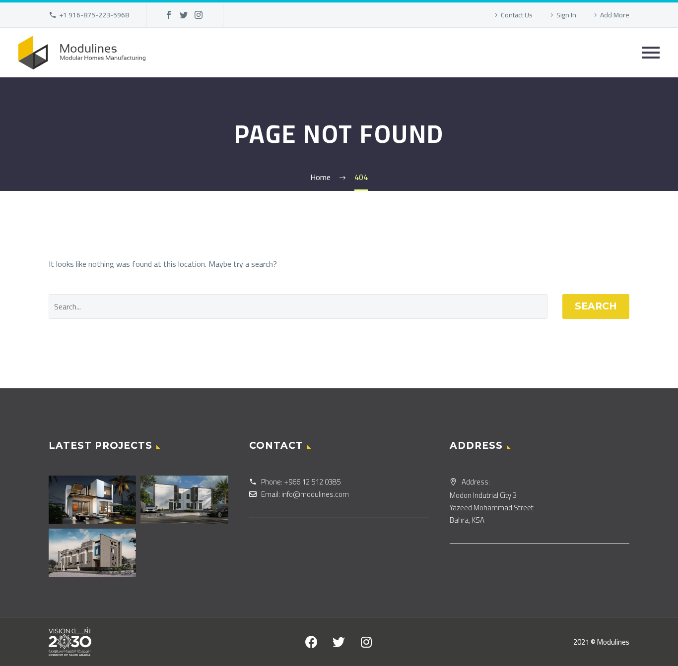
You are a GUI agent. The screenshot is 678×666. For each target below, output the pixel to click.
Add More (614, 14)
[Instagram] (198, 15)
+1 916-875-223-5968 (94, 14)
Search (596, 306)
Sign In (566, 14)
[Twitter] (183, 15)
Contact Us (517, 14)
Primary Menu (651, 52)
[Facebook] (168, 15)
